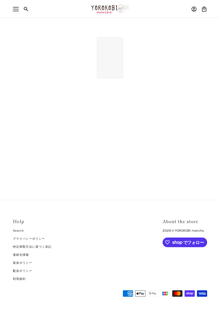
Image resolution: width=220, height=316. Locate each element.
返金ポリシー (22, 262)
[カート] (204, 9)
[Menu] (16, 9)
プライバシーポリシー (29, 238)
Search (18, 230)
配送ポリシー (22, 270)
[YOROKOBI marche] (110, 9)
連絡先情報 (21, 254)
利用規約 (19, 278)
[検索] (26, 9)
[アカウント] (194, 9)
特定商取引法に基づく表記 (32, 246)
